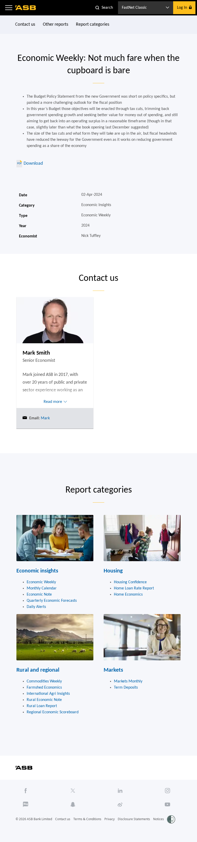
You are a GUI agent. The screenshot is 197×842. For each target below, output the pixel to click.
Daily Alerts (36, 607)
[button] (8, 8)
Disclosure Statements (134, 819)
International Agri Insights (48, 694)
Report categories (92, 24)
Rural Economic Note (44, 700)
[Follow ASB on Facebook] (26, 791)
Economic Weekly (41, 582)
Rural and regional (37, 670)
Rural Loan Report (42, 706)
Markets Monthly (128, 681)
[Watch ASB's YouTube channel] (167, 804)
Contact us (25, 24)
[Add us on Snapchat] (73, 804)
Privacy (109, 819)
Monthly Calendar (42, 588)
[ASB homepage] (26, 7)
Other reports (55, 24)
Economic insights (37, 571)
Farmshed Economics (44, 688)
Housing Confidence (130, 582)
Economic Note (39, 595)
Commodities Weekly (44, 681)
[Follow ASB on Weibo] (120, 804)
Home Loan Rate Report (134, 588)
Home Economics (128, 595)
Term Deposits (126, 688)
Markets (113, 670)
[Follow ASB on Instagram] (167, 791)
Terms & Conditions (87, 819)
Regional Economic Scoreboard (52, 712)
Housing (113, 571)
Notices (158, 819)
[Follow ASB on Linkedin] (120, 791)
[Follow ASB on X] (73, 791)
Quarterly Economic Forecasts (52, 601)
